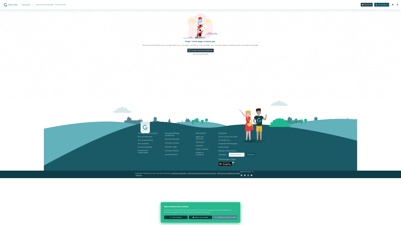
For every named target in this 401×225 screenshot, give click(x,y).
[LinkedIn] (245, 175)
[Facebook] (241, 175)
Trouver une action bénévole (201, 50)
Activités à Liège (171, 147)
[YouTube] (248, 175)
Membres (199, 145)
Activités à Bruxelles (172, 139)
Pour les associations (145, 140)
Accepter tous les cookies (226, 217)
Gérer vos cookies (201, 217)
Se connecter (383, 5)
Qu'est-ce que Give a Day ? (228, 137)
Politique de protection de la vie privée (202, 173)
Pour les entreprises (145, 147)
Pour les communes (145, 137)
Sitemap (139, 175)
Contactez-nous (224, 140)
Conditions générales (178, 173)
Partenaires (200, 142)
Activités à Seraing (171, 150)
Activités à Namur (171, 154)
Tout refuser (177, 217)
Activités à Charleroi (172, 143)
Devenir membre (202, 149)
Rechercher (26, 5)
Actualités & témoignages (44, 4)
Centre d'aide (223, 147)
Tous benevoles (60, 4)
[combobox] (236, 155)
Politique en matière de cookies (228, 173)
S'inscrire (367, 5)
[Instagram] (252, 175)
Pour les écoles (143, 143)
